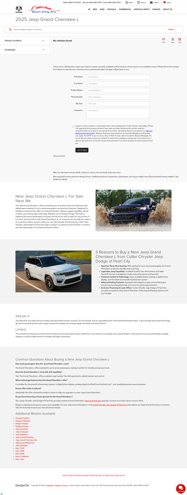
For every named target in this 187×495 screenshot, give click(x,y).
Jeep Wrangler (21, 445)
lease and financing (93, 401)
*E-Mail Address (77, 90)
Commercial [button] (125, 9)
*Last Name (78, 83)
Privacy (65, 485)
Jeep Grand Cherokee (24, 437)
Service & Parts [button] (142, 9)
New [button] (95, 9)
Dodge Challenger (22, 421)
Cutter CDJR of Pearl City (72, 475)
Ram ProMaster (22, 456)
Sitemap (58, 485)
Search (171, 29)
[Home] (89, 9)
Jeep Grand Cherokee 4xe (26, 440)
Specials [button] (111, 9)
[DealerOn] (22, 485)
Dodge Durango (22, 426)
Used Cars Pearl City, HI (115, 475)
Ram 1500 (19, 448)
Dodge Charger (21, 423)
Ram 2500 (19, 451)
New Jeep (19, 459)
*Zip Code (79, 104)
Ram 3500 (19, 454)
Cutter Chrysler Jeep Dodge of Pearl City (110, 405)
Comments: (78, 110)
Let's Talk (82, 150)
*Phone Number (77, 97)
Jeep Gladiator (21, 434)
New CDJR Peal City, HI (94, 475)
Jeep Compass (21, 432)
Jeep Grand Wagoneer (24, 443)
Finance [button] (156, 9)
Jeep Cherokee (21, 429)
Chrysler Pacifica (22, 418)
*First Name (78, 77)
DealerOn (50, 485)
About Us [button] (167, 9)
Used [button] (102, 9)
